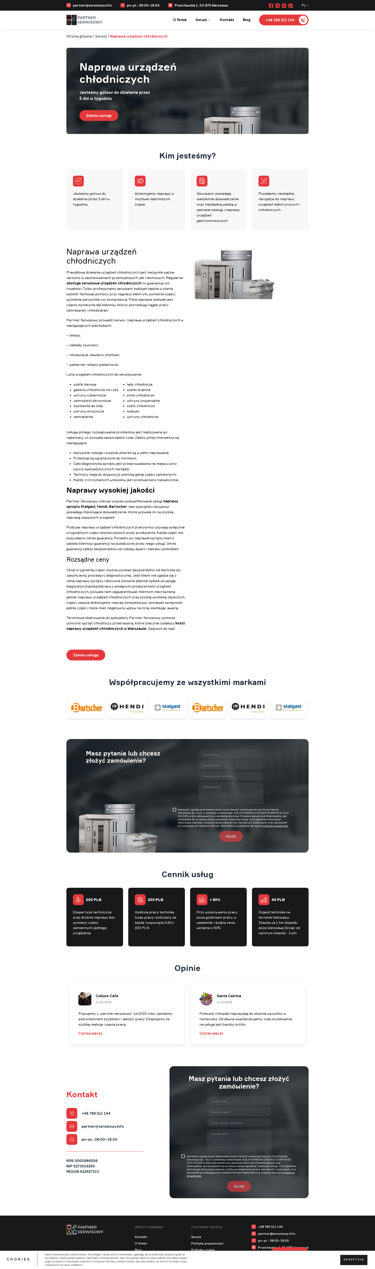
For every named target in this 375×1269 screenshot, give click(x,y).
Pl (303, 5)
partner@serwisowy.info (92, 5)
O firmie (180, 20)
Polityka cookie (203, 1250)
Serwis (201, 20)
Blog (246, 20)
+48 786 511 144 (96, 1113)
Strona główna (79, 36)
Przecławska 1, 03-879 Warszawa (201, 5)
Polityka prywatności (207, 1243)
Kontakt (227, 20)
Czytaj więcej (90, 1033)
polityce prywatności (275, 825)
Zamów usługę (99, 115)
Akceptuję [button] (354, 1259)
